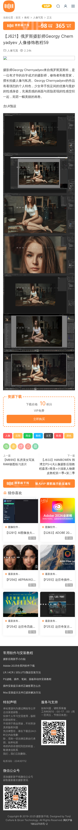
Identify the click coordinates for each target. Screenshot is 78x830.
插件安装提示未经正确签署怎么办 (22, 685)
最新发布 (13, 573)
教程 (38, 435)
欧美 (58, 435)
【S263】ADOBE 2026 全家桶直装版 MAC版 (57, 533)
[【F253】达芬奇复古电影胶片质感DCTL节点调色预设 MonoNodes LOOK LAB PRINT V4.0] (57, 604)
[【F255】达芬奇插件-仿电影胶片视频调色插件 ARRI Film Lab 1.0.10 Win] (57, 557)
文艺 (48, 435)
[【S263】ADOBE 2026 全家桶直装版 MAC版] (57, 510)
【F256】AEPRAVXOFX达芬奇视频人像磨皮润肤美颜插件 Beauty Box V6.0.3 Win (20, 580)
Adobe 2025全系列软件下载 (19, 665)
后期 (17, 435)
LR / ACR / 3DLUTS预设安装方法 (22, 672)
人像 (7, 435)
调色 (68, 435)
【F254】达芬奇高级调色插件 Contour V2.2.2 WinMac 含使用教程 (20, 627)
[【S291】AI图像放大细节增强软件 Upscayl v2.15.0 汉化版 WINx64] (20, 510)
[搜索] (58, 6)
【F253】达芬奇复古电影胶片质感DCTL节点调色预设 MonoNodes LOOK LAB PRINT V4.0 (57, 627)
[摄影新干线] (9, 6)
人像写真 (12, 50)
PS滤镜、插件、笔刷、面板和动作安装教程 (27, 679)
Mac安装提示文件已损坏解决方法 (22, 692)
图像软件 (13, 527)
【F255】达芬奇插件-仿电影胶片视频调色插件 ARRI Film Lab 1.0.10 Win (57, 580)
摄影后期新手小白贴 (14, 659)
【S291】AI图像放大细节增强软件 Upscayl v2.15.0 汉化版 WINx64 (20, 533)
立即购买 (39, 419)
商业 (28, 435)
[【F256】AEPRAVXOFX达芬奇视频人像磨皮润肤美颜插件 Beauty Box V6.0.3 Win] (20, 557)
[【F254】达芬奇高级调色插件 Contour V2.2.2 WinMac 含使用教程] (20, 604)
